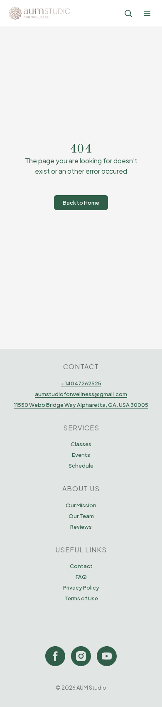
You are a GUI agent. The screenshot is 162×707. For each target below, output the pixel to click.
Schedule (81, 465)
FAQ (81, 576)
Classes (81, 444)
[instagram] (81, 656)
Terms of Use (81, 598)
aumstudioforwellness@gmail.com (81, 394)
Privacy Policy (81, 587)
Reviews (81, 526)
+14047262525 (81, 383)
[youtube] (107, 656)
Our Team (81, 516)
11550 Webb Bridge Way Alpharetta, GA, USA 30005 (81, 404)
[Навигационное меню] (147, 13)
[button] (128, 13)
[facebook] (55, 656)
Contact (81, 566)
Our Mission (81, 505)
